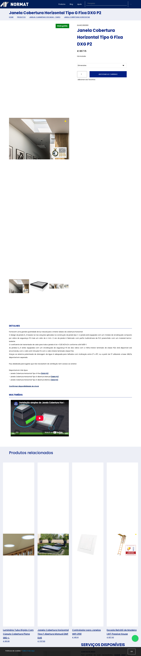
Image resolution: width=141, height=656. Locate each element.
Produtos (61, 4)
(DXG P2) (44, 373)
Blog (71, 4)
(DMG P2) (55, 377)
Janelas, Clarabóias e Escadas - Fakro (44, 17)
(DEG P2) (54, 380)
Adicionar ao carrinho (108, 74)
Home (11, 17)
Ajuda (79, 4)
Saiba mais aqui (28, 651)
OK (132, 651)
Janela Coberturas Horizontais (77, 17)
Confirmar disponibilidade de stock (24, 386)
